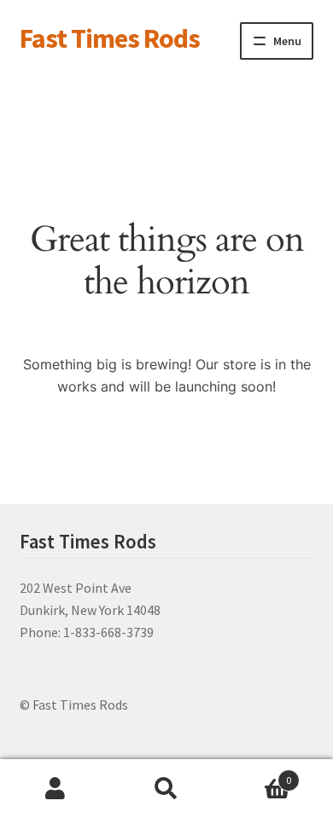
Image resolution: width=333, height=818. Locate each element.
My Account (55, 789)
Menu (287, 41)
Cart (256, 774)
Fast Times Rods (110, 38)
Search (166, 789)
